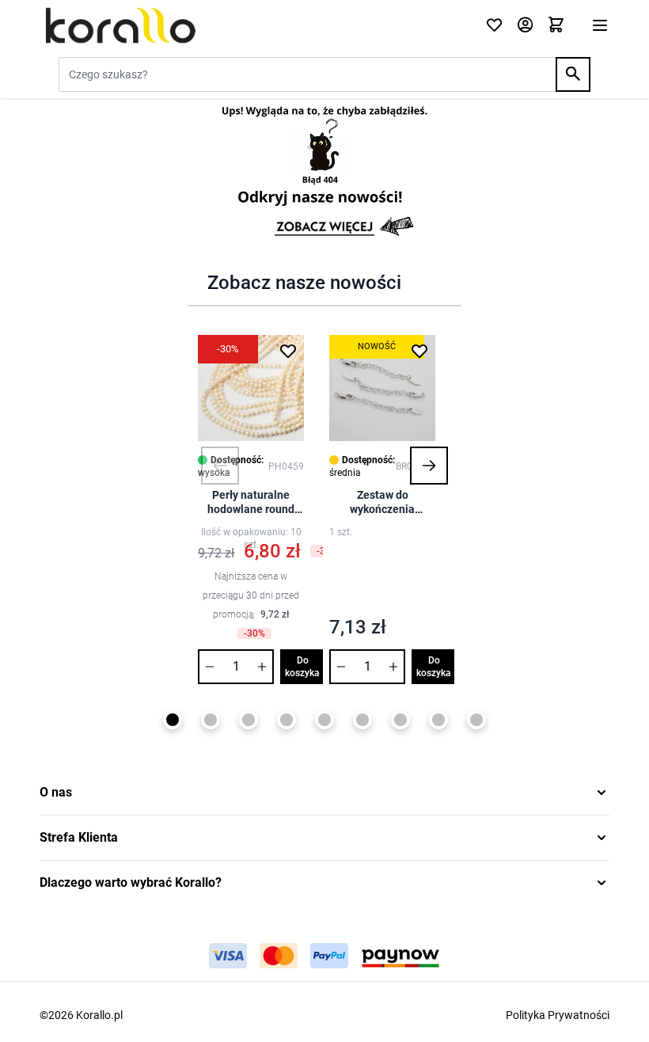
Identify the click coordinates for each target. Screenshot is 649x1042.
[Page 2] (210, 719)
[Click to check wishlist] (494, 26)
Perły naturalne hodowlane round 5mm (250, 502)
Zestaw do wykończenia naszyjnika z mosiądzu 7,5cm (382, 502)
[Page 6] (362, 719)
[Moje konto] (525, 26)
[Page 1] (172, 719)
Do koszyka (302, 667)
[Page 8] (438, 719)
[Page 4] (286, 719)
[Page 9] (476, 719)
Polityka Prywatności (557, 1015)
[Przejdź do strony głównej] (253, 25)
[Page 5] (324, 719)
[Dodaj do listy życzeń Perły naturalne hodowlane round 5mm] (288, 350)
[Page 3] (248, 719)
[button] (220, 466)
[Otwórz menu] (599, 25)
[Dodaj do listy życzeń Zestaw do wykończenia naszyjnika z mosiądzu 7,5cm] (419, 350)
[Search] (573, 74)
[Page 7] (400, 719)
